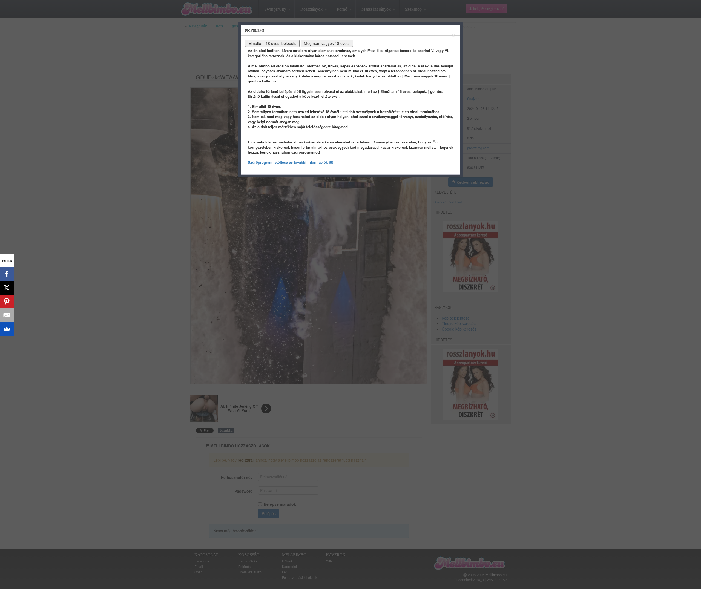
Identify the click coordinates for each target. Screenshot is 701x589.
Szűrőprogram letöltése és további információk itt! (290, 162)
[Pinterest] (7, 301)
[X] (7, 288)
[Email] (7, 315)
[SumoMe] (7, 329)
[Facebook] (7, 274)
